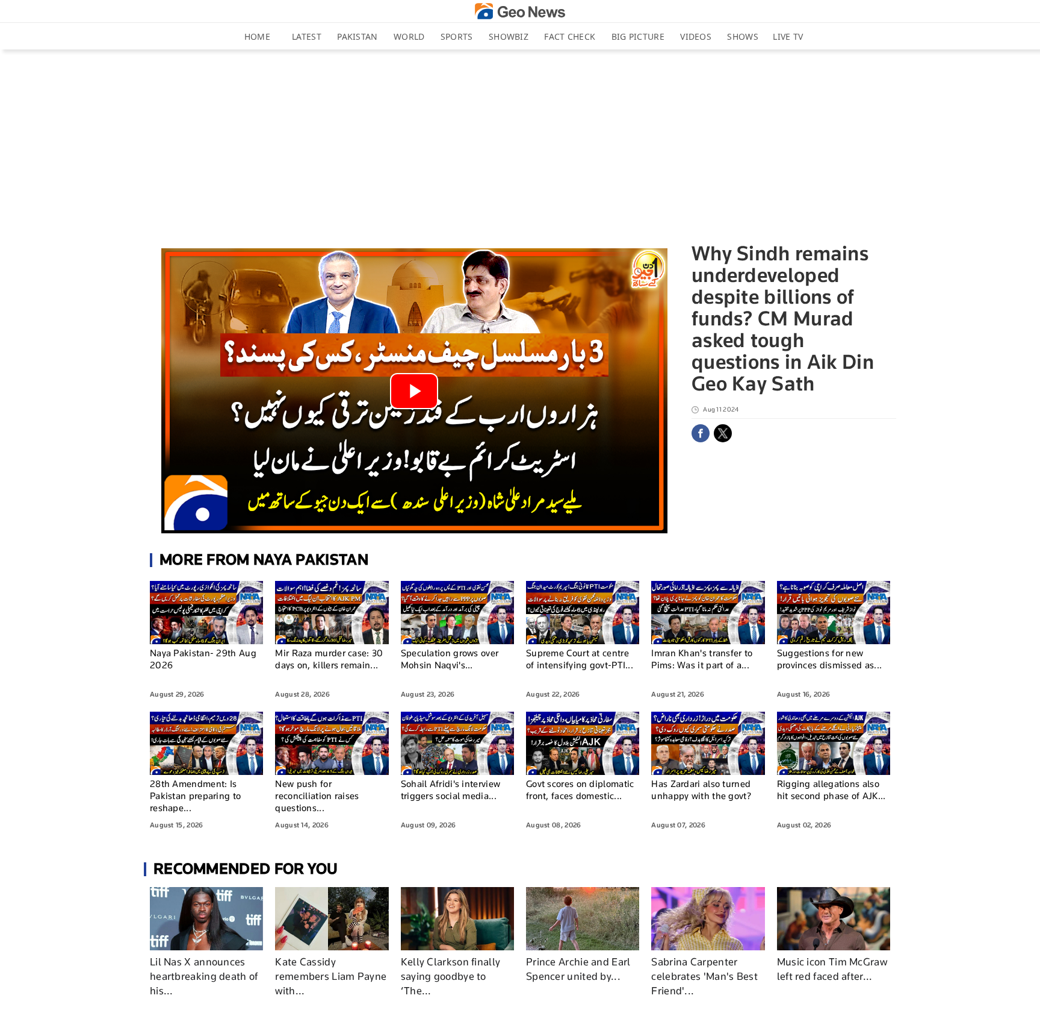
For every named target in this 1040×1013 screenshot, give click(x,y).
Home (257, 36)
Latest (306, 36)
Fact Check (569, 36)
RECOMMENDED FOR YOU (245, 868)
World (409, 36)
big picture (637, 36)
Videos (695, 36)
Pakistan (357, 36)
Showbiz (508, 36)
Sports (457, 36)
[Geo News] (520, 11)
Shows (742, 36)
